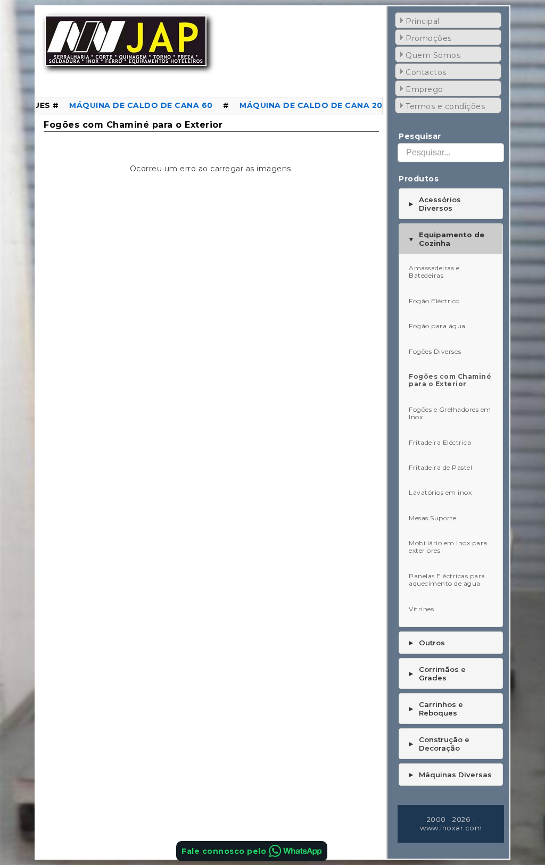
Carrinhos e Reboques (435, 708)
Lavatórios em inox (440, 492)
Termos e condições (445, 106)
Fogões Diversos (435, 351)
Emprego (424, 89)
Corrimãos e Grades (437, 673)
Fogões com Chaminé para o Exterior (133, 125)
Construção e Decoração (438, 743)
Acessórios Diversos (434, 203)
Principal (423, 21)
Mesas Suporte (433, 518)
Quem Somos (433, 55)
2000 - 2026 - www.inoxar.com (451, 823)
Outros (426, 642)
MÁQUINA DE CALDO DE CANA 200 (295, 105)
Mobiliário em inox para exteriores (448, 546)
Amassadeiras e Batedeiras (434, 271)
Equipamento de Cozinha (446, 238)
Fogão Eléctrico (434, 301)
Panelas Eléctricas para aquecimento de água (447, 579)
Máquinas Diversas (450, 774)
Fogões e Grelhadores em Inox (450, 413)
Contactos (426, 72)
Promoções (429, 38)
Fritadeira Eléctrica (440, 442)
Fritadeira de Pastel (440, 467)
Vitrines (421, 609)
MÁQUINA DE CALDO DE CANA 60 (123, 105)
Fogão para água (437, 326)
